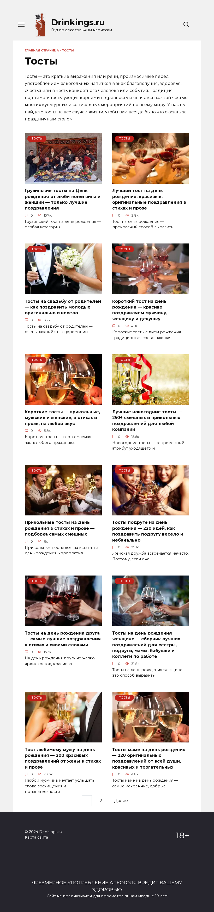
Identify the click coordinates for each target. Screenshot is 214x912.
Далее (121, 800)
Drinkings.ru (78, 22)
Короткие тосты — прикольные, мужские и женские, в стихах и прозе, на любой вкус (62, 417)
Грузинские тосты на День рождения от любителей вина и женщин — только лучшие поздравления (62, 199)
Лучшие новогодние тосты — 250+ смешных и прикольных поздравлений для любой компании (147, 420)
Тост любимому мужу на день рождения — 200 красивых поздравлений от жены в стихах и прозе (63, 758)
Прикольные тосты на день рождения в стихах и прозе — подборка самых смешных (59, 528)
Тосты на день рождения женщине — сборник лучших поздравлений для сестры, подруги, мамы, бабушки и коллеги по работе (146, 644)
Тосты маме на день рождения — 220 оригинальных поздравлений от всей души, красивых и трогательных (149, 758)
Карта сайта (36, 837)
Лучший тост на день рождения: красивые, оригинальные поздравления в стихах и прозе (149, 199)
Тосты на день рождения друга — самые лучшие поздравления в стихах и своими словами (63, 638)
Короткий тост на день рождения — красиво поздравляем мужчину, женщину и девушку (139, 310)
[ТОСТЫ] (63, 180)
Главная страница (42, 50)
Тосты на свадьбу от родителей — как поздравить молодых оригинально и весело (63, 307)
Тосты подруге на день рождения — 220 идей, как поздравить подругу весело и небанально (147, 531)
